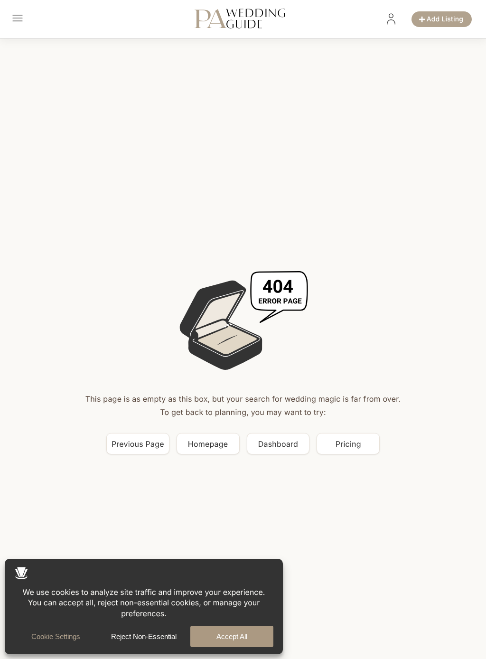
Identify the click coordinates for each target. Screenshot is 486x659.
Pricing (348, 444)
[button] (17, 19)
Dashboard (278, 444)
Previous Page (138, 444)
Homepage (208, 444)
